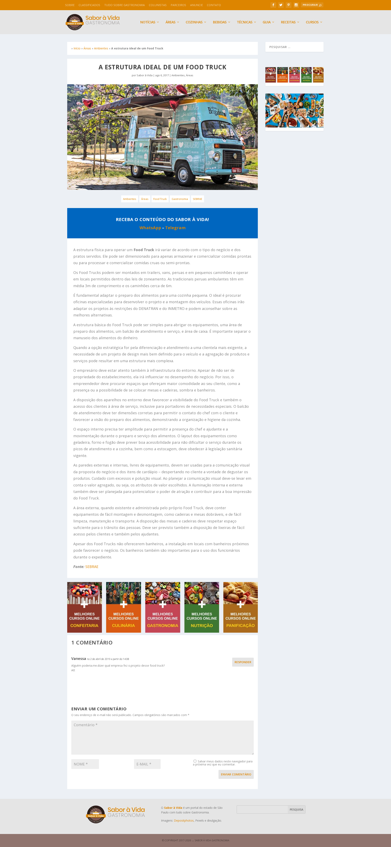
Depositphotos (184, 820)
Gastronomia (180, 199)
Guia (266, 22)
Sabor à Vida (145, 75)
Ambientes (101, 48)
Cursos (312, 22)
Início (77, 48)
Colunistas (158, 5)
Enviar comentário (236, 774)
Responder (243, 662)
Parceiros (178, 5)
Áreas (170, 22)
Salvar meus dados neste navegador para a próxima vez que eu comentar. (223, 762)
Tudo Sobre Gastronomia (124, 5)
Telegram (175, 227)
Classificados (89, 5)
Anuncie (196, 5)
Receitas (288, 22)
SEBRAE (197, 199)
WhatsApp (150, 227)
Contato (214, 5)
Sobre (70, 5)
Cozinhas (194, 22)
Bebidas (219, 22)
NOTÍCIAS (147, 22)
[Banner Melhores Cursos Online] (162, 631)
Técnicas (244, 22)
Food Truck (160, 199)
